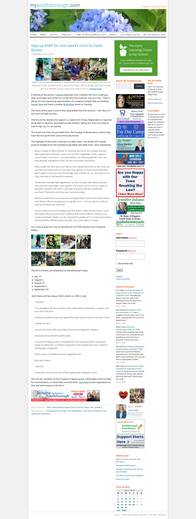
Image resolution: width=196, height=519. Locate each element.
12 (134, 499)
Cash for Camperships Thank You (125, 328)
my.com (55, 5)
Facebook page (95, 89)
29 (118, 507)
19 (134, 502)
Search (139, 86)
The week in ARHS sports (126, 465)
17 (126, 502)
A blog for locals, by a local (153, 6)
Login (119, 270)
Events (54, 34)
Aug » (124, 510)
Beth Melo (37, 54)
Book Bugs (68, 104)
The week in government (129, 475)
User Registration (130, 34)
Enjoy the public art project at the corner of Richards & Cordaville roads (129, 293)
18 (130, 502)
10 (126, 499)
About (112, 34)
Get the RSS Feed (154, 99)
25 (130, 504)
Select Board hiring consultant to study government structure (129, 368)
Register (119, 276)
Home (33, 34)
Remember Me (125, 263)
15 (118, 502)
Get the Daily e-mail (154, 34)
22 (118, 504)
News (43, 34)
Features (67, 34)
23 (122, 504)
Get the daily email (155, 103)
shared (59, 94)
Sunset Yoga (37, 104)
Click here (83, 382)
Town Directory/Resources (90, 34)
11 (130, 499)
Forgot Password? (123, 279)
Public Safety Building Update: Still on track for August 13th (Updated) (74, 407)
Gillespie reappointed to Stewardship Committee (130, 347)
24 (126, 504)
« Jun (118, 510)
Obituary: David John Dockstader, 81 (128, 311)
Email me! (154, 137)
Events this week (122, 479)
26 (134, 504)
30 (122, 507)
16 (122, 502)
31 (126, 507)
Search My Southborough (128, 80)
